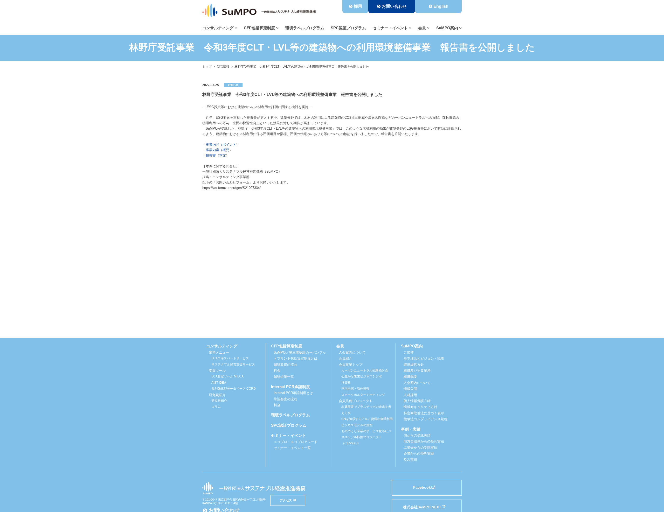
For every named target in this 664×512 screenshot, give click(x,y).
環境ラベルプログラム (304, 28)
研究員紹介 (219, 401)
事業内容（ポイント (221, 144)
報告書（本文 (216, 155)
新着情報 (223, 66)
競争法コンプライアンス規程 (425, 419)
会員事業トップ (350, 365)
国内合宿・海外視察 (355, 388)
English (440, 6)
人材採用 (410, 395)
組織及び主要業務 (417, 371)
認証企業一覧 (284, 376)
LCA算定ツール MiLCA (227, 376)
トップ (207, 66)
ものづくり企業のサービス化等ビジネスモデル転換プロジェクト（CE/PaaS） (366, 437)
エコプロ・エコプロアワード (295, 442)
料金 (277, 371)
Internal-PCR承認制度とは (293, 393)
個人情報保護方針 (417, 401)
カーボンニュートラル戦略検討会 (364, 370)
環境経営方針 (414, 365)
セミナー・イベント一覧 (292, 448)
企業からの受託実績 (419, 453)
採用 (358, 6)
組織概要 (410, 376)
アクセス (286, 500)
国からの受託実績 (417, 435)
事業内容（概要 (217, 150)
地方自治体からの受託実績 (424, 441)
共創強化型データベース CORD (233, 388)
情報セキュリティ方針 (420, 407)
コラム (216, 407)
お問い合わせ (394, 6)
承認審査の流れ (285, 399)
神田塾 (346, 382)
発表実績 (410, 460)
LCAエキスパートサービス (230, 358)
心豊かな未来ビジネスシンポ (361, 376)
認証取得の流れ (285, 365)
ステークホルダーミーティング (363, 395)
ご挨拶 (409, 352)
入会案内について (352, 352)
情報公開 (410, 389)
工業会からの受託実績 (420, 448)
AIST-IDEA (218, 382)
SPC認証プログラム (348, 28)
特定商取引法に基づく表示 (424, 413)
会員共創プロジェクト (355, 401)
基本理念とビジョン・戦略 (424, 358)
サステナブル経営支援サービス (233, 364)
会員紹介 (345, 358)
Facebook (422, 487)
